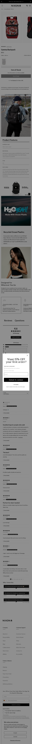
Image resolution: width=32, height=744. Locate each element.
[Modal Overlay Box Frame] (16, 372)
